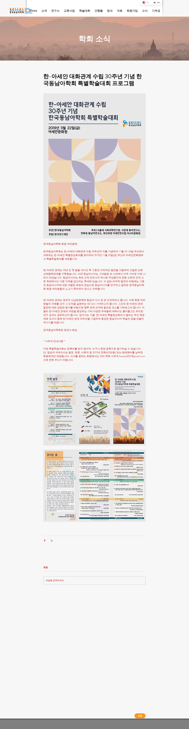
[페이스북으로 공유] (44, 540)
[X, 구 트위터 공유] (51, 540)
